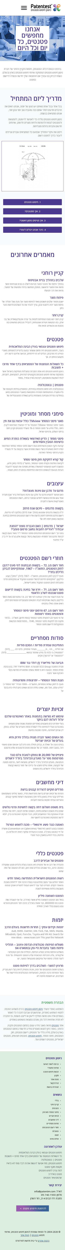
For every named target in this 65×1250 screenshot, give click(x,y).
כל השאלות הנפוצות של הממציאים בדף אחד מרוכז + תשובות (32, 365)
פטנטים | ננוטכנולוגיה (50, 385)
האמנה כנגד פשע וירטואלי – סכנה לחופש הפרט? (34, 824)
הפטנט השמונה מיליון (50, 896)
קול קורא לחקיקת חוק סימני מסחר (43, 459)
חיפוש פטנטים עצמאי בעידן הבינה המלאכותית (36, 346)
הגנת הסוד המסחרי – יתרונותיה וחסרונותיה (38, 680)
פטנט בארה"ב (55, 1174)
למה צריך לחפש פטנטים (50, 1170)
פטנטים (55, 1025)
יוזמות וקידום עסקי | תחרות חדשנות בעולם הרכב (34, 927)
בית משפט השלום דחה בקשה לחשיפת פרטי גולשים (33, 807)
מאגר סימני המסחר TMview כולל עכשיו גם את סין (33, 421)
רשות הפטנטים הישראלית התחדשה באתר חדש (35, 878)
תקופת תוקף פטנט (53, 1166)
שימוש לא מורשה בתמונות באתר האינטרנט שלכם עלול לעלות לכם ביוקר (34, 718)
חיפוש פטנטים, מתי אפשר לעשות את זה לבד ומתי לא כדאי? (34, 1163)
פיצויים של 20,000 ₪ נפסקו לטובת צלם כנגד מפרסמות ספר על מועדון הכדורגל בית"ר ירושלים (34, 756)
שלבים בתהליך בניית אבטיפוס (45, 280)
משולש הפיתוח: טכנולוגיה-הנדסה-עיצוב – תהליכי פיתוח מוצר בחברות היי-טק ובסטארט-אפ (34, 946)
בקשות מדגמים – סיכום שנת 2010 (43, 508)
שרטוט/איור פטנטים (53, 1177)
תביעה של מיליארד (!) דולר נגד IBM (41, 663)
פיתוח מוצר (56, 297)
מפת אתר (25, 1235)
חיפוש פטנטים (35, 1035)
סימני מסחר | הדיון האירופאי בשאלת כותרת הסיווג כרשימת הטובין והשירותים (33, 440)
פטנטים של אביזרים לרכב (48, 860)
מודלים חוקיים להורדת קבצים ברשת (42, 789)
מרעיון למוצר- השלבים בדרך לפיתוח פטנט (38, 965)
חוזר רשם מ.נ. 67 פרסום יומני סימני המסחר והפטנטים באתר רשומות (38, 612)
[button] (24, 7)
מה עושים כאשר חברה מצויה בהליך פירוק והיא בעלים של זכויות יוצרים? (36, 738)
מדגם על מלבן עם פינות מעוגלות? (43, 491)
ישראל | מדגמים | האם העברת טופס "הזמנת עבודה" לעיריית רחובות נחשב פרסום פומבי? (36, 527)
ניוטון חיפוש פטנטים (34, 1009)
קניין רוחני (57, 315)
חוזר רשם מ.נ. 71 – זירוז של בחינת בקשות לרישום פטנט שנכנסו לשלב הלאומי (34, 591)
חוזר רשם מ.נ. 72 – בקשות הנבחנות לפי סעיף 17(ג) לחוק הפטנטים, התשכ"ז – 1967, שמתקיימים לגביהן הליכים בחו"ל (33, 568)
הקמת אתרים (43, 1240)
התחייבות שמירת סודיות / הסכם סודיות (40, 645)
